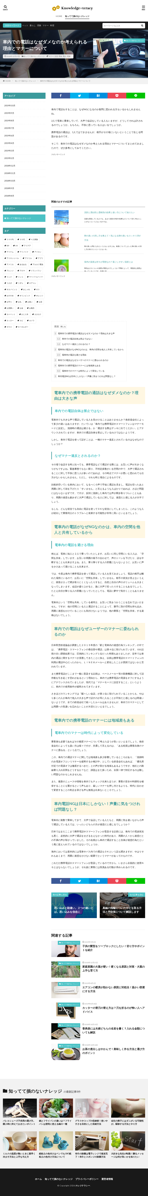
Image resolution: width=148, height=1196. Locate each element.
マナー (46, 25)
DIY (8, 246)
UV (16, 246)
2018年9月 (9, 188)
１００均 (10, 239)
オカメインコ (12, 289)
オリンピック (25, 296)
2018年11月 (9, 173)
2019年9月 (9, 113)
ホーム (38, 1178)
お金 (21, 308)
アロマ (22, 271)
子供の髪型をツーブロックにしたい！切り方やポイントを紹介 (113, 947)
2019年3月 (9, 150)
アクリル (28, 258)
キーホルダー (23, 327)
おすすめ (10, 296)
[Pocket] (117, 95)
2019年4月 (9, 143)
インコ (20, 277)
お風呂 (31, 308)
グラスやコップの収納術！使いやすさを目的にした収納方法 (91, 1122)
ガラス (9, 327)
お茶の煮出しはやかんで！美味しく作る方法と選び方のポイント (113, 1050)
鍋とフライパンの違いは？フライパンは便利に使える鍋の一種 (55, 1122)
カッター (10, 320)
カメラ (31, 320)
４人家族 (34, 239)
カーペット (11, 314)
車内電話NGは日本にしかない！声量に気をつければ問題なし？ (85, 376)
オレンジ (39, 296)
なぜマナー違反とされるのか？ (73, 344)
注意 (56, 56)
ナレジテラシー (82, 1185)
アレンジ (10, 271)
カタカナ (37, 314)
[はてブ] (98, 95)
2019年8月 (9, 120)
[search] (142, 25)
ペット (25, 25)
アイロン (37, 252)
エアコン (32, 283)
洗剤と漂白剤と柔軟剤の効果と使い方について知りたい (109, 212)
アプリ (40, 258)
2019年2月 (9, 158)
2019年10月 (9, 105)
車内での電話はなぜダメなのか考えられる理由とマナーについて (65, 81)
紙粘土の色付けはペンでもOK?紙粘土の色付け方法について (55, 1155)
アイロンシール (13, 258)
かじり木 (24, 314)
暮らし (33, 25)
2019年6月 (9, 135)
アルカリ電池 (38, 264)
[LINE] (135, 95)
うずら (20, 283)
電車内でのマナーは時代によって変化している (80, 371)
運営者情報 (107, 1178)
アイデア (27, 246)
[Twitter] (79, 95)
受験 (39, 25)
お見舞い (10, 308)
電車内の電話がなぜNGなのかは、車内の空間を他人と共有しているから (89, 349)
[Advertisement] (98, 176)
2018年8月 (9, 195)
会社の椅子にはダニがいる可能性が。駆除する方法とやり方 (127, 1122)
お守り (9, 302)
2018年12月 (9, 165)
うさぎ (9, 283)
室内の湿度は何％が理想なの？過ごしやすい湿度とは (108, 262)
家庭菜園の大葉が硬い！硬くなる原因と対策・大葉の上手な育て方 (113, 968)
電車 (69, 56)
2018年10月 (9, 180)
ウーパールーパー (36, 277)
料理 (52, 25)
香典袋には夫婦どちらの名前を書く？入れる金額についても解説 (113, 1030)
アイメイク (24, 252)
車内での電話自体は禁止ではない (74, 339)
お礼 (19, 302)
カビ (21, 320)
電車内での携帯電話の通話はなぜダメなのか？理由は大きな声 (85, 333)
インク (9, 277)
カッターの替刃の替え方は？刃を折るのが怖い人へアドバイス (113, 1009)
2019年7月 (9, 128)
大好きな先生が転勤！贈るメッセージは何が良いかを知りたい (127, 1155)
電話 (64, 56)
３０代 (22, 239)
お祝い (30, 302)
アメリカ (10, 264)
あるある (23, 264)
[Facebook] (60, 95)
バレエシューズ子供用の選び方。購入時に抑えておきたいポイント (19, 1122)
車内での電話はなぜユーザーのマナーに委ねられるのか (82, 360)
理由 (60, 56)
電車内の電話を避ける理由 (71, 355)
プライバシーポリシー (87, 1178)
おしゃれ (26, 289)
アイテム (10, 252)
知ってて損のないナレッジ (77, 16)
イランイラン (36, 271)
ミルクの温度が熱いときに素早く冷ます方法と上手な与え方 (19, 1155)
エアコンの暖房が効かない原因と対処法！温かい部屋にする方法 (113, 989)
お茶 (40, 302)
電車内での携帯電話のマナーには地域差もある (77, 365)
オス (38, 289)
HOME (59, 16)
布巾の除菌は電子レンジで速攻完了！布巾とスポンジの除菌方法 (91, 1155)
